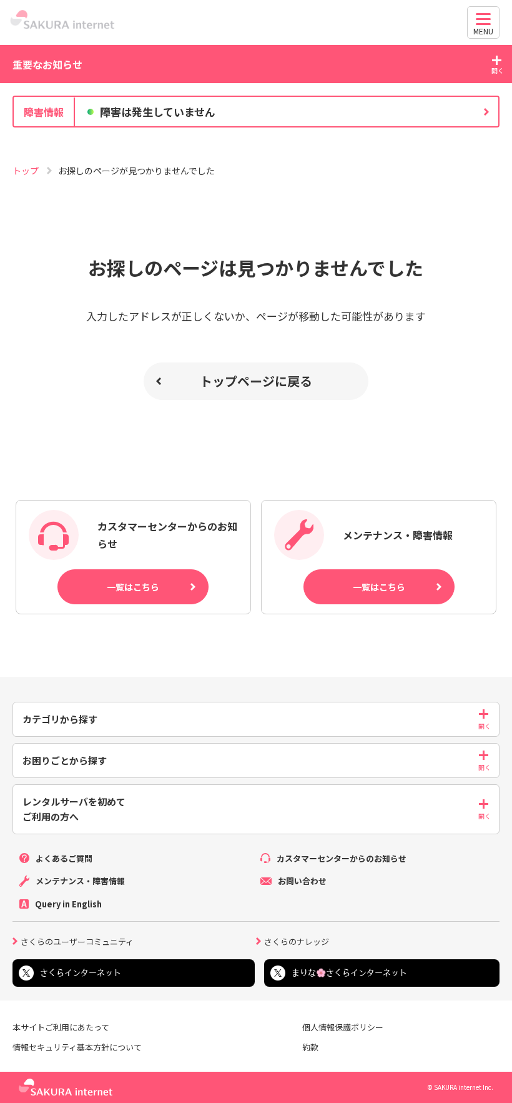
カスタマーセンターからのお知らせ (341, 858)
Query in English (68, 904)
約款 (310, 1047)
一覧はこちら (133, 587)
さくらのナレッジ (296, 941)
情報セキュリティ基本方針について (77, 1047)
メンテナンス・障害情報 (80, 881)
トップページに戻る (256, 381)
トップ (26, 170)
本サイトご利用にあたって (60, 1027)
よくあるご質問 (64, 858)
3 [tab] (268, 137)
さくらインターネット (80, 973)
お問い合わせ (302, 881)
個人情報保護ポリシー (342, 1027)
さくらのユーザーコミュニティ (77, 941)
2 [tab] (256, 137)
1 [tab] (243, 137)
